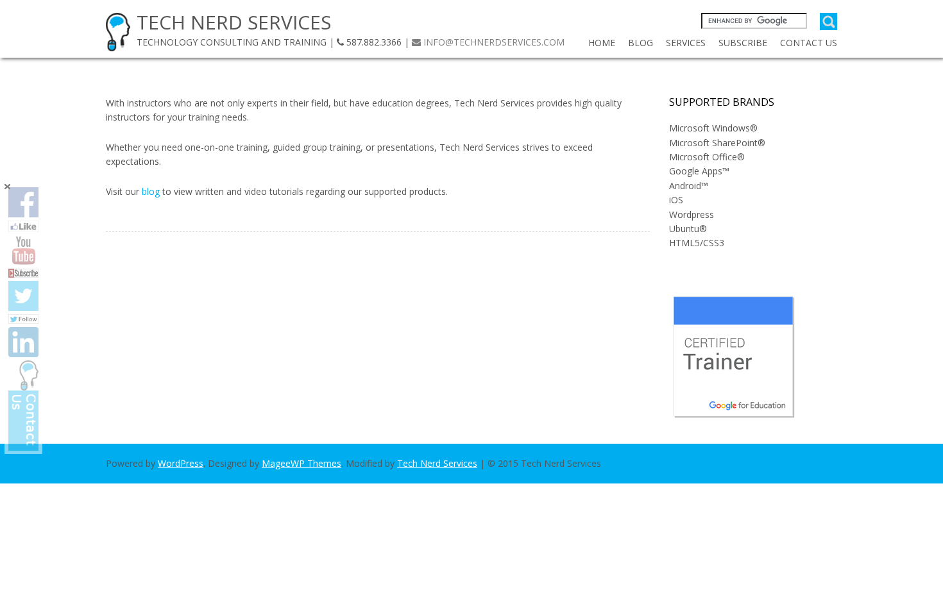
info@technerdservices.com (494, 42)
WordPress (180, 463)
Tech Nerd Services (437, 463)
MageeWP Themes (301, 463)
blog (151, 191)
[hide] (7, 186)
